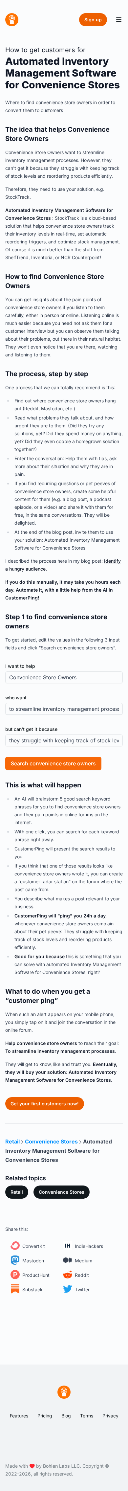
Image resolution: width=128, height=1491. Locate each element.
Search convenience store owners (53, 763)
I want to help (20, 666)
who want (16, 697)
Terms (86, 1415)
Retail (17, 1192)
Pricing (44, 1415)
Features (19, 1415)
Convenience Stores (61, 1192)
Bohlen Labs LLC (61, 1466)
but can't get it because (31, 729)
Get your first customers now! (45, 1103)
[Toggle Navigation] (119, 19)
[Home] (11, 19)
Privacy (110, 1415)
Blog (66, 1415)
